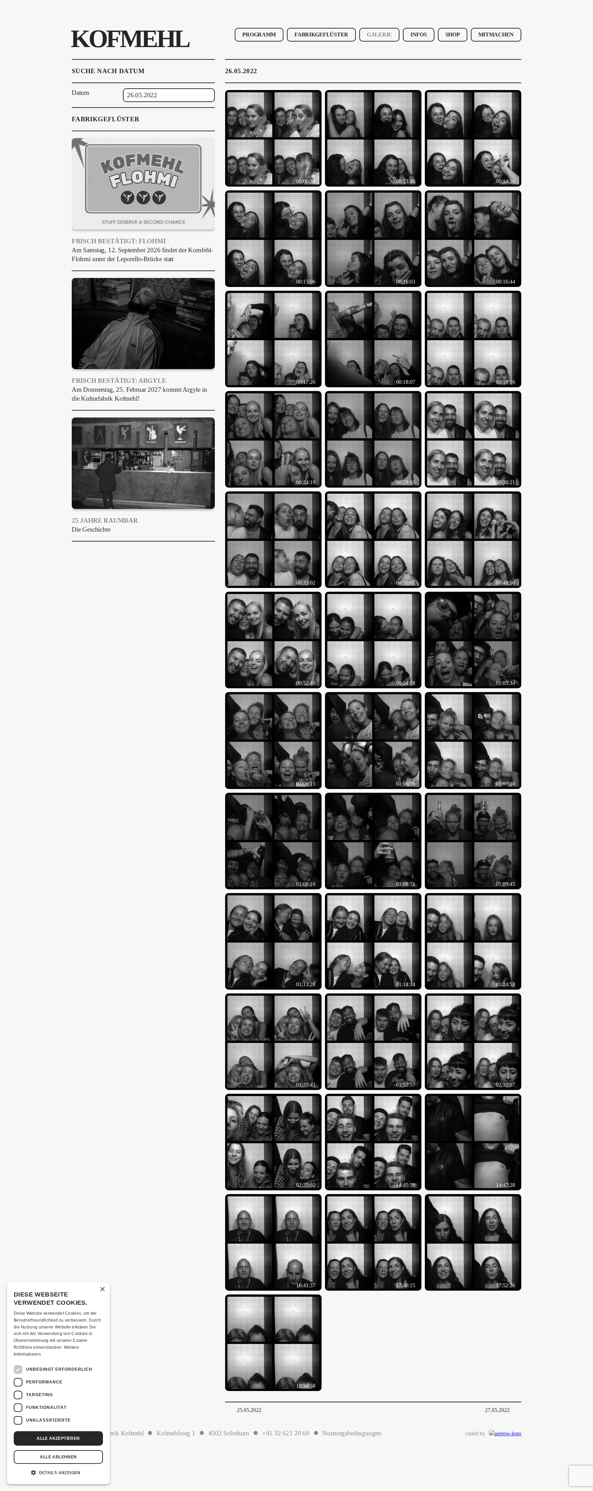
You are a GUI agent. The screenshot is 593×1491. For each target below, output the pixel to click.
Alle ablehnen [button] (58, 1457)
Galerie (379, 34)
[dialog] (58, 1383)
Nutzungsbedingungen (351, 1433)
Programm (259, 34)
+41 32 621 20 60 (286, 1433)
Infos (418, 34)
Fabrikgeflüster (321, 34)
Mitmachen (496, 34)
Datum (80, 92)
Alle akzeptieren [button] (58, 1438)
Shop (452, 34)
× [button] (102, 1289)
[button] (58, 1472)
